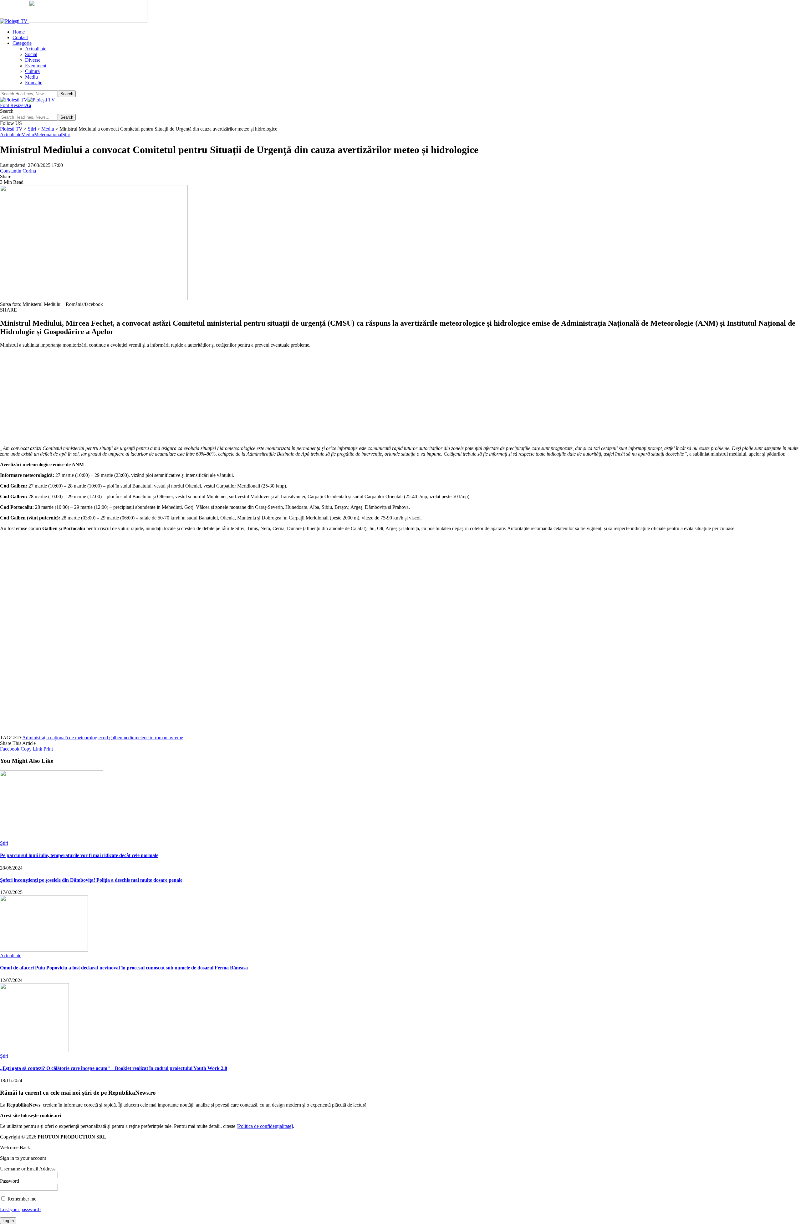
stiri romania (158, 737)
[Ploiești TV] (27, 99)
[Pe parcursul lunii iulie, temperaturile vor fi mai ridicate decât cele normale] (51, 837)
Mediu (27, 134)
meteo (140, 737)
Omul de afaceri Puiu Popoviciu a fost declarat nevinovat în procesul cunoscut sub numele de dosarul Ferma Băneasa (124, 967)
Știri (66, 134)
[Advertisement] (187, 397)
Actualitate (10, 134)
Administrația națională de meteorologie (61, 737)
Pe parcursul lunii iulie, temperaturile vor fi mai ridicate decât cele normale (79, 855)
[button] (15, 105)
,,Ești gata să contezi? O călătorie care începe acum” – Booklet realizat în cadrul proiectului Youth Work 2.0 (113, 1068)
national (54, 134)
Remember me (21, 1198)
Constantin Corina (18, 170)
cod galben (111, 737)
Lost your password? (20, 1209)
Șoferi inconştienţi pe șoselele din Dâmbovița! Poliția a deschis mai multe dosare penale (91, 880)
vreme (177, 737)
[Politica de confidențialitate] (265, 1126)
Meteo (40, 134)
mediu (128, 737)
